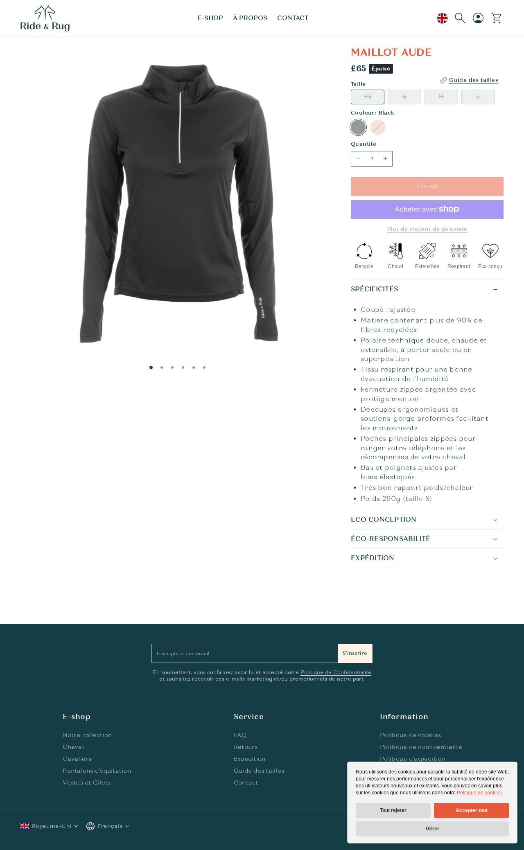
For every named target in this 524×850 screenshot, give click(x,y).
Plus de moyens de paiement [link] (427, 229)
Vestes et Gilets (87, 782)
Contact (246, 782)
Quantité (363, 144)
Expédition (250, 758)
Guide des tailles (259, 770)
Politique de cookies (479, 793)
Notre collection (87, 735)
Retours (246, 747)
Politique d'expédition (412, 758)
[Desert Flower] (377, 127)
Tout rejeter (393, 810)
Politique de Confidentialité (335, 672)
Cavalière (77, 758)
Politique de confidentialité (421, 747)
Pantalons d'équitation (97, 770)
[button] (210, 18)
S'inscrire (355, 653)
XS (374, 98)
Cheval (73, 747)
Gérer (432, 829)
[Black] (358, 127)
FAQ (240, 735)
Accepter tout (472, 810)
